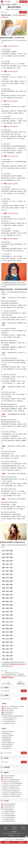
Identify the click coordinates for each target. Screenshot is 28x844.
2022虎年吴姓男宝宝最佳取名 (9, 815)
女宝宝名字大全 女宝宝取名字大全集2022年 (12, 794)
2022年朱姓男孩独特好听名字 (9, 817)
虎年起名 (14, 4)
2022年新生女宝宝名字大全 (9, 807)
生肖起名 (8, 4)
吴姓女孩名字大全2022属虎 (9, 723)
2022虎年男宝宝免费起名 (8, 809)
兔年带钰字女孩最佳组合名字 (8, 742)
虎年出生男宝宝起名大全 (8, 712)
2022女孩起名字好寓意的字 (9, 819)
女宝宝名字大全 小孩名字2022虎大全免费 (12, 785)
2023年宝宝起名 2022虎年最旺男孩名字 (11, 790)
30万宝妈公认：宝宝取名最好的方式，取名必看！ (14, 706)
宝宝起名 (7, 842)
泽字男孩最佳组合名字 (6, 737)
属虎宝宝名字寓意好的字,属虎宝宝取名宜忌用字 (13, 716)
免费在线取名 (22, 15)
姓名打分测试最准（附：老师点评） (11, 708)
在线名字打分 (4, 17)
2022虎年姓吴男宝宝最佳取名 (9, 804)
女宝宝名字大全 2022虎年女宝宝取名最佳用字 (12, 783)
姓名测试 (20, 842)
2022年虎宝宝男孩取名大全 (9, 719)
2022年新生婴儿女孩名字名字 (9, 721)
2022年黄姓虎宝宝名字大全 (9, 806)
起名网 (2, 4)
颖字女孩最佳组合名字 (6, 739)
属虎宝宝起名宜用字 (7, 714)
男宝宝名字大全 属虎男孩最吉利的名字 (11, 781)
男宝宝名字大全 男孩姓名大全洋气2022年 (12, 789)
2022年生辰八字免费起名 (8, 710)
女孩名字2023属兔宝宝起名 (9, 775)
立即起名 (24, 690)
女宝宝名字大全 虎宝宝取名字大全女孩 (11, 779)
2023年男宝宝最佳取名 (6, 746)
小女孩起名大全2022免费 (8, 813)
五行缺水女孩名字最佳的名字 (8, 731)
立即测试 (24, 698)
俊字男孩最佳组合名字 (6, 740)
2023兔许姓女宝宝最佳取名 (7, 735)
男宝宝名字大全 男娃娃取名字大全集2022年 (12, 792)
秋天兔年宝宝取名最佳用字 (7, 744)
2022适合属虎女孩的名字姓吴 (9, 811)
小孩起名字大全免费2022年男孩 (10, 717)
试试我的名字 (23, 12)
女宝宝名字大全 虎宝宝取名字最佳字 (10, 787)
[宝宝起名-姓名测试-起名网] (5, 2)
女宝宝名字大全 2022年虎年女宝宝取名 (11, 796)
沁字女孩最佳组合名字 (6, 748)
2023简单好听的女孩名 (8, 777)
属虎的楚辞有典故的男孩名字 (9, 821)
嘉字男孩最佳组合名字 (6, 733)
